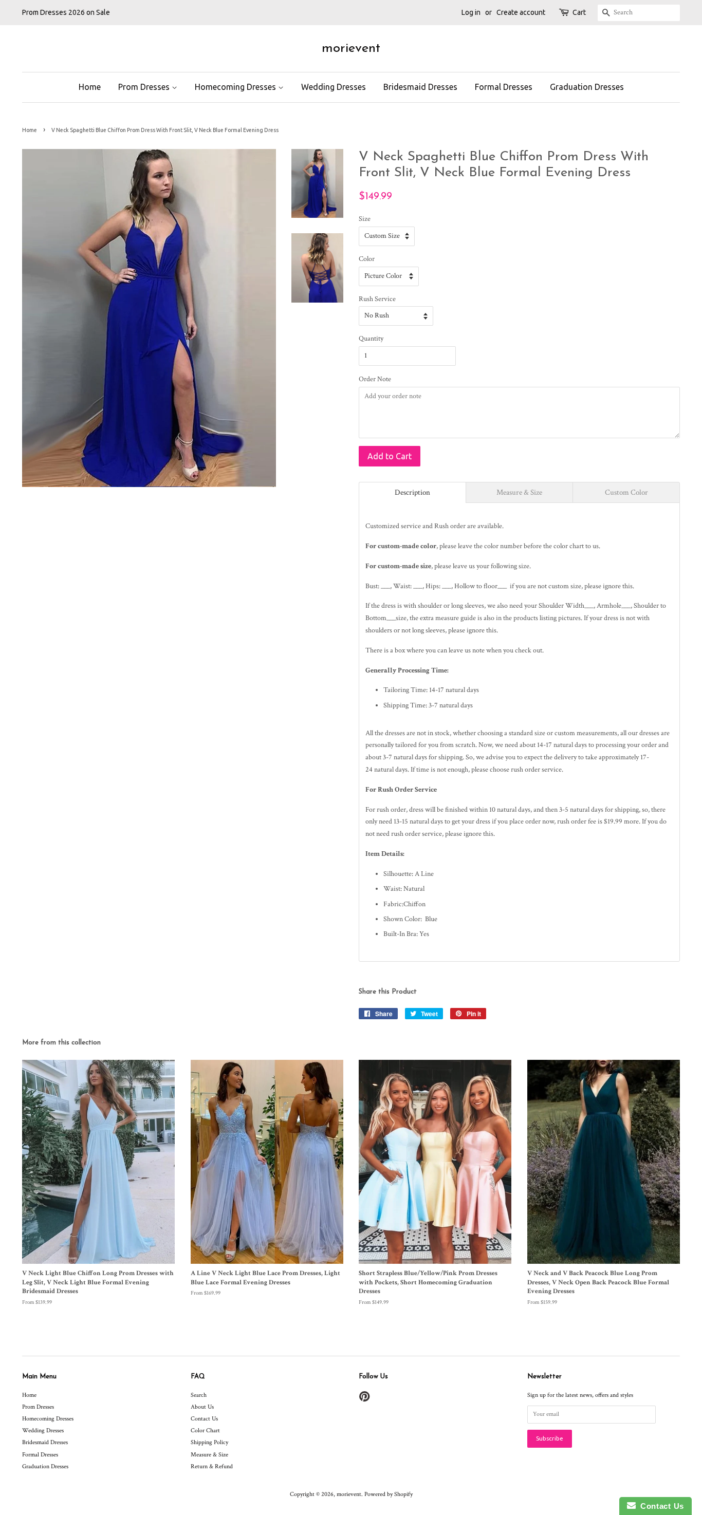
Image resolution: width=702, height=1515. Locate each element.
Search (199, 1395)
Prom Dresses (145, 86)
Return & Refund (212, 1466)
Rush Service (377, 299)
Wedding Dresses (333, 86)
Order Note (375, 379)
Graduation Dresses (587, 86)
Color (367, 259)
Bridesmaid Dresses (420, 86)
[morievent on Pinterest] (364, 1399)
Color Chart (205, 1430)
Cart (579, 12)
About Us (202, 1407)
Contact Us (204, 1419)
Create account (520, 12)
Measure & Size (209, 1454)
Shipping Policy (209, 1442)
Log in (471, 12)
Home (90, 86)
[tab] (412, 492)
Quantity (371, 338)
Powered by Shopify (388, 1494)
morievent (351, 48)
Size (365, 218)
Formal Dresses (503, 86)
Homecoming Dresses (236, 86)
